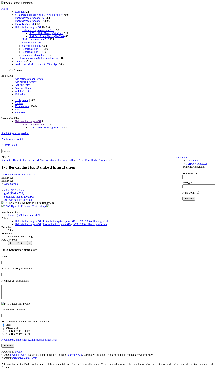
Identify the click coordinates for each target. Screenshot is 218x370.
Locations (20, 11)
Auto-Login (189, 192)
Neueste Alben (23, 88)
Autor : (5, 256)
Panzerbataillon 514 (32, 51)
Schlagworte (21, 100)
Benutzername (190, 173)
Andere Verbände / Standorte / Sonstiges (36, 64)
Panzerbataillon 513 (32, 48)
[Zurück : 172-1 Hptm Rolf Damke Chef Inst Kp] (23, 206)
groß (14, 193)
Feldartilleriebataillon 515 (35, 54)
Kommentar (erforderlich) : (15, 280)
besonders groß (19, 196)
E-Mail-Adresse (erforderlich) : (18, 268)
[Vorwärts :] (47, 206)
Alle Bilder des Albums (18, 330)
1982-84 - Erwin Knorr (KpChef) (47, 36)
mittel (14, 190)
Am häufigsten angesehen (29, 78)
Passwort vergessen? (197, 163)
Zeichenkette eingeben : (14, 309)
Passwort (187, 182)
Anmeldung (181, 157)
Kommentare (22, 106)
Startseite (6, 160)
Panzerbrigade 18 (24, 23)
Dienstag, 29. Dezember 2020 (24, 215)
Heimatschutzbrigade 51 (28, 27)
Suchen (19, 103)
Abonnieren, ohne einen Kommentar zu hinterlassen (29, 339)
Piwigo (19, 351)
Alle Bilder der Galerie (17, 333)
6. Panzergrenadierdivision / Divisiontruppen (39, 14)
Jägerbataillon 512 (31, 45)
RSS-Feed (20, 112)
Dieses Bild (11, 327)
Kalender (20, 94)
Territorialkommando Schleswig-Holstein (37, 58)
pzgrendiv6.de (18, 354)
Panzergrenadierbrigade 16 (29, 17)
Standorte (20, 61)
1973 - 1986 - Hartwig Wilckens (46, 33)
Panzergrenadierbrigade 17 (29, 20)
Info (17, 109)
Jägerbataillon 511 (31, 42)
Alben (4, 8)
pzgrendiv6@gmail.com (24, 357)
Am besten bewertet (25, 81)
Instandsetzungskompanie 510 (38, 30)
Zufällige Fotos (23, 91)
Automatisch (11, 183)
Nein (8, 324)
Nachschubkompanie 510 (35, 39)
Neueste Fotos (22, 84)
